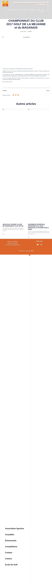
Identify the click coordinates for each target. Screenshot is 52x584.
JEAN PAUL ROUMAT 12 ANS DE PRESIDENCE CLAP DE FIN (13, 225)
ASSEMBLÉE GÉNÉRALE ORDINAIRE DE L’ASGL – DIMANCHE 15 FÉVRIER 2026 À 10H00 (38, 227)
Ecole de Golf (42, 11)
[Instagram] (47, 5)
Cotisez (42, 9)
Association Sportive (11, 9)
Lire (3, 233)
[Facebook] (47, 2)
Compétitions (32, 9)
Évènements (25, 9)
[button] (48, 10)
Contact (38, 9)
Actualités (19, 9)
